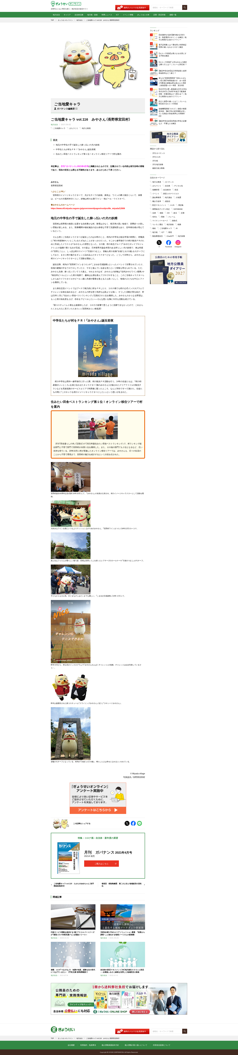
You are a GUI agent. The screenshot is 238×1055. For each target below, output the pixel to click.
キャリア (67, 14)
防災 (176, 189)
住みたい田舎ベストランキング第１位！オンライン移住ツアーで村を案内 (88, 153)
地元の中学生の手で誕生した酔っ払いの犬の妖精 (77, 144)
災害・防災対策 (159, 14)
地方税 (155, 232)
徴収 (161, 213)
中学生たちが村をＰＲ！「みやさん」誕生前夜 (76, 149)
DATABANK (178, 209)
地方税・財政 (92, 14)
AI (177, 228)
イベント (155, 193)
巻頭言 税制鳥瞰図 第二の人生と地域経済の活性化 (122, 884)
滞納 (162, 216)
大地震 (178, 197)
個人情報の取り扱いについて (136, 1045)
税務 (179, 224)
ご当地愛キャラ (59, 128)
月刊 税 (155, 160)
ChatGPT (170, 236)
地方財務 (181, 236)
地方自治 (56, 14)
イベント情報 (128, 14)
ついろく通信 (157, 224)
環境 (170, 232)
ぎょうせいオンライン (65, 20)
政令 (175, 213)
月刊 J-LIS (156, 157)
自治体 (167, 185)
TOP (52, 20)
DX (168, 213)
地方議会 (168, 197)
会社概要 (71, 1045)
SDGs (154, 216)
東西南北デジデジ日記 (161, 209)
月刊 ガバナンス (158, 153)
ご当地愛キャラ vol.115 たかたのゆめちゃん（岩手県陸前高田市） (74, 884)
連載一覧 (172, 14)
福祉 (154, 228)
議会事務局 (156, 197)
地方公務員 (86, 128)
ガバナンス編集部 (66, 108)
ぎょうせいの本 (143, 14)
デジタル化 (178, 185)
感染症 (167, 201)
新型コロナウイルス (171, 193)
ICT (117, 14)
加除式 (174, 220)
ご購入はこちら (101, 863)
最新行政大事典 (158, 168)
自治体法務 (79, 14)
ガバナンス (169, 182)
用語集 (180, 205)
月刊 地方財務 (157, 164)
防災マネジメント (159, 205)
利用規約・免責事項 (88, 1045)
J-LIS (172, 205)
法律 (154, 213)
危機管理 (155, 189)
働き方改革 (156, 201)
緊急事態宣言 (157, 236)
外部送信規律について (161, 1045)
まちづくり (73, 128)
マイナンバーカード (160, 220)
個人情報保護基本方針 (110, 1045)
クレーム (171, 216)
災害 (182, 213)
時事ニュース (107, 14)
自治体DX (167, 189)
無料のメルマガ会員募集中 (135, 7)
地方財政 (170, 224)
